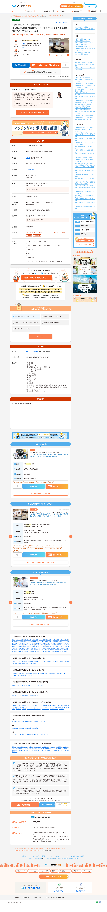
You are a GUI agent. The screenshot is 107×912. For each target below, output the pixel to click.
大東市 (40, 648)
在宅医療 (32, 695)
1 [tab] (56, 55)
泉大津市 (38, 646)
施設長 (56, 661)
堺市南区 (59, 645)
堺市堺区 (37, 645)
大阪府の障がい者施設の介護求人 (84, 102)
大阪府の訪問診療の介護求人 (83, 108)
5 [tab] (61, 55)
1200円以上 (28, 721)
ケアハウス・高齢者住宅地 (33, 709)
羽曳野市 (58, 648)
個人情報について (64, 871)
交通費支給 (63, 750)
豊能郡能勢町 (17, 651)
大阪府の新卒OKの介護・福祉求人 (84, 185)
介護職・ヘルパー (16, 661)
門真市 (63, 648)
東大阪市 (26, 649)
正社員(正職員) (30, 169)
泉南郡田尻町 (40, 651)
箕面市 (48, 648)
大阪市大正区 (56, 640)
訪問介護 (14, 705)
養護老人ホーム (54, 709)
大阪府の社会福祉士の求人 (82, 41)
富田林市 (18, 648)
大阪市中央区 (27, 645)
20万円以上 (21, 728)
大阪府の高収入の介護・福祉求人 (84, 157)
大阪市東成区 (40, 641)
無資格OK (29, 675)
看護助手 (30, 661)
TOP (15, 11)
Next (68, 55)
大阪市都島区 (19, 640)
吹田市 (33, 646)
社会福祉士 (21, 673)
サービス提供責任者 (49, 661)
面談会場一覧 (47, 11)
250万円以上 (15, 734)
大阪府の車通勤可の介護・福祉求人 (85, 133)
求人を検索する (62, 11)
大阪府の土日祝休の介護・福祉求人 (85, 163)
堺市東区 (48, 645)
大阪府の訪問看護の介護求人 (83, 106)
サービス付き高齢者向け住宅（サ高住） (50, 705)
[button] (40, 336)
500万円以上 (44, 734)
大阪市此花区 (35, 640)
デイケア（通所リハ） (39, 707)
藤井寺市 (21, 649)
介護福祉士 (14, 673)
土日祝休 (29, 748)
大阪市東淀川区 (32, 641)
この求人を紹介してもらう (36, 278)
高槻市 (43, 646)
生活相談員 (24, 661)
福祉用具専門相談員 (20, 663)
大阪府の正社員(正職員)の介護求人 (84, 62)
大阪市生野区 (48, 641)
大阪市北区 (20, 645)
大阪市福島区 (27, 640)
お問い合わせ (86, 871)
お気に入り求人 (78, 11)
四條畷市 (36, 649)
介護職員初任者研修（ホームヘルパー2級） (36, 673)
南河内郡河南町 (64, 651)
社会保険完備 (56, 750)
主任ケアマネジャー (61, 856)
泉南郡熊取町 (33, 651)
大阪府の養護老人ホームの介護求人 (85, 117)
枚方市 (56, 646)
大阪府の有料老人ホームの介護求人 (85, 83)
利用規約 (53, 871)
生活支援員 (29, 663)
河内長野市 (30, 648)
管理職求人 (59, 747)
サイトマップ (32, 871)
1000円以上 (21, 721)
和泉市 (44, 648)
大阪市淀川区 (46, 643)
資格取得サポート (49, 748)
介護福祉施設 (25, 695)
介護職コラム (76, 871)
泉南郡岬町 (47, 651)
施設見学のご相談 (20, 65)
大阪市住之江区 (62, 643)
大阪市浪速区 (15, 641)
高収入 (13, 748)
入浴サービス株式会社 (63, 22)
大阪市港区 (48, 640)
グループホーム (50, 707)
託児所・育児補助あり (35, 750)
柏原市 (53, 648)
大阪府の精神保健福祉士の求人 (83, 52)
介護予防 (61, 709)
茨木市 (60, 646)
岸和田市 (19, 646)
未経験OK (53, 747)
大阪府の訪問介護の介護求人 (83, 78)
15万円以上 (15, 728)
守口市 (52, 646)
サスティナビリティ (39, 897)
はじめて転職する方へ (85, 244)
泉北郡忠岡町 (25, 651)
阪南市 (52, 649)
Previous (49, 55)
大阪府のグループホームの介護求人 (85, 100)
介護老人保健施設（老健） (24, 705)
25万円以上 (28, 728)
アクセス (30, 897)
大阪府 (23, 44)
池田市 (29, 646)
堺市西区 (53, 645)
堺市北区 (64, 645)
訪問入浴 (64, 707)
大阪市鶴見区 (53, 643)
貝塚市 (47, 646)
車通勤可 (31, 747)
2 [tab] (57, 55)
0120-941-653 (42, 817)
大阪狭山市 (46, 649)
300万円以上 (22, 734)
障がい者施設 (58, 707)
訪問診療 (18, 709)
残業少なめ (25, 750)
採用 (46, 897)
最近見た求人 (94, 11)
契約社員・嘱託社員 (25, 685)
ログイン (90, 6)
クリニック (18, 695)
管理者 (34, 663)
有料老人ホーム (35, 705)
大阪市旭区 (55, 641)
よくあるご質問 (44, 871)
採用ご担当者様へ (21, 871)
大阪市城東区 (62, 641)
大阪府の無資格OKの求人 (82, 54)
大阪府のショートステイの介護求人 (85, 115)
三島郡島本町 (58, 649)
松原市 (35, 648)
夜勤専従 (14, 747)
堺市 (33, 645)
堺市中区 (42, 645)
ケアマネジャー (51, 856)
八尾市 (65, 646)
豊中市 (24, 646)
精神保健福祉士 (22, 675)
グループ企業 (51, 897)
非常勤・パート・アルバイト (38, 685)
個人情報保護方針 (60, 897)
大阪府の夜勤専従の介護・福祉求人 (85, 127)
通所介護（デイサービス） (26, 707)
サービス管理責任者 (48, 858)
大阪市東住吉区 (30, 643)
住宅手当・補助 (45, 747)
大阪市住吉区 (22, 643)
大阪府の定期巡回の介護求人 (83, 110)
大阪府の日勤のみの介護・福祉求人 (85, 165)
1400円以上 (35, 721)
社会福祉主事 (52, 673)
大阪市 (13, 640)
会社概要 (25, 897)
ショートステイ (45, 709)
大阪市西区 (42, 640)
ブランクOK (41, 748)
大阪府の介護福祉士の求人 (82, 39)
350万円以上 (30, 734)
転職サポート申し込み (53, 876)
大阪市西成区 (38, 643)
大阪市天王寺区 (64, 640)
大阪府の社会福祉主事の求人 (83, 46)
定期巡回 (24, 709)
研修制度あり (58, 748)
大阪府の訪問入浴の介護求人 (83, 104)
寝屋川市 (24, 648)
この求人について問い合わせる (46, 65)
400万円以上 (37, 734)
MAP (23, 47)
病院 (13, 695)
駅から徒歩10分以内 (22, 747)
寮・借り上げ (37, 747)
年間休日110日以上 (21, 748)
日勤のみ (34, 748)
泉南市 (31, 649)
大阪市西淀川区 (23, 641)
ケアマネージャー (38, 661)
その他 (36, 695)
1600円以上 (42, 721)
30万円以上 (35, 728)
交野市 (41, 649)
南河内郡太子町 (55, 651)
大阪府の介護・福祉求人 (81, 27)
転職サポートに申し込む (71, 6)
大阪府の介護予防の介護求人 (83, 119)
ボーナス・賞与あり (46, 750)
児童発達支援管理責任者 (35, 858)
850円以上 (14, 721)
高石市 (15, 649)
